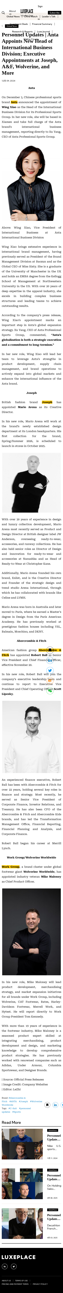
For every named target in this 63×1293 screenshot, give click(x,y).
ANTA (14, 1101)
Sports (17, 1112)
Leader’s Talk (49, 16)
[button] (50, 690)
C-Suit (13, 1108)
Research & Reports (22, 31)
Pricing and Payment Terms (15, 1284)
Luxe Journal (43, 31)
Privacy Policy (40, 1284)
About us (6, 1281)
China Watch (31, 16)
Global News (13, 16)
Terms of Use (21, 1281)
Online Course (31, 39)
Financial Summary (42, 24)
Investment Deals (19, 24)
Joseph (24, 1101)
